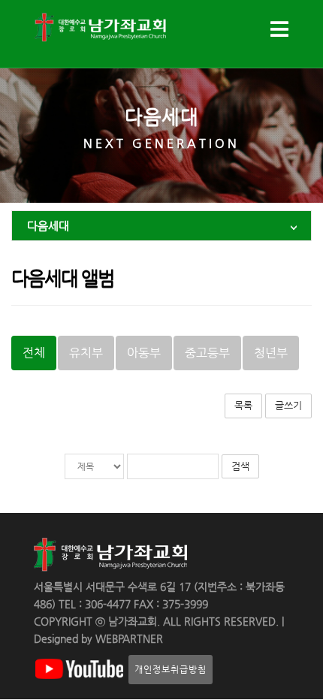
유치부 (86, 352)
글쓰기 (288, 405)
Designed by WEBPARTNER (98, 638)
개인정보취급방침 (170, 669)
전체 (34, 352)
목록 (243, 405)
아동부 (144, 352)
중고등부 (207, 352)
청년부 (271, 352)
